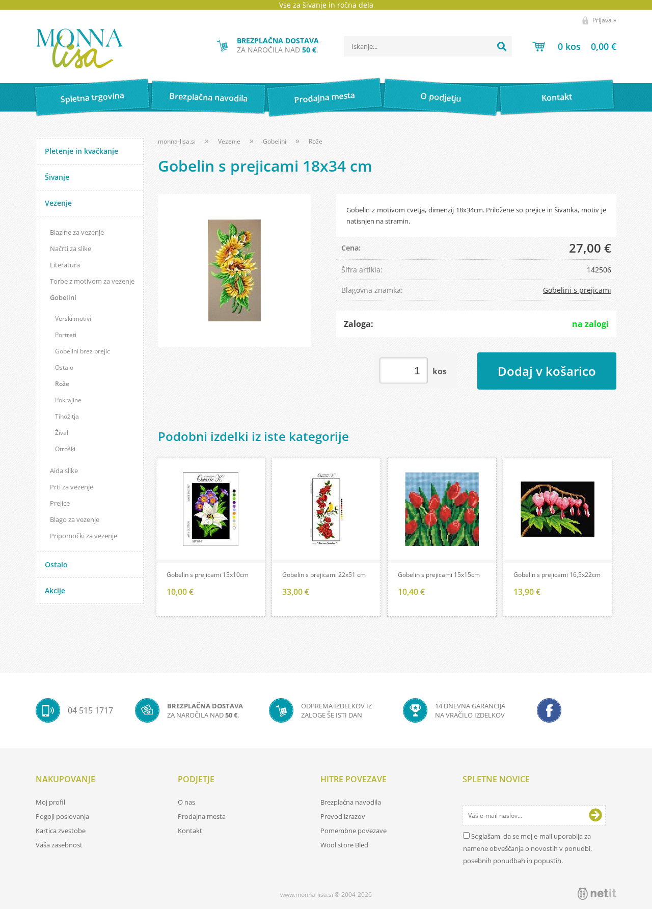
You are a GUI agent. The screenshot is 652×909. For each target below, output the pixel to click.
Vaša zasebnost (59, 844)
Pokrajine (68, 400)
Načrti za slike (70, 248)
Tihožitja (67, 416)
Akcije (55, 590)
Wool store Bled (344, 844)
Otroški (65, 449)
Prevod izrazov (342, 816)
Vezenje (58, 203)
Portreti (65, 334)
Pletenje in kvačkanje (81, 151)
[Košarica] (574, 46)
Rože (62, 383)
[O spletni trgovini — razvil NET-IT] (597, 894)
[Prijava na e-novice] (595, 815)
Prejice (60, 503)
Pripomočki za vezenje (83, 535)
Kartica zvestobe (61, 830)
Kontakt (557, 97)
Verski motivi (73, 318)
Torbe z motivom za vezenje (92, 281)
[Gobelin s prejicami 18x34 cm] (234, 270)
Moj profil (50, 802)
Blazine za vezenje (77, 232)
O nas (186, 802)
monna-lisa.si (177, 141)
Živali (62, 432)
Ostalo (64, 367)
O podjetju (440, 97)
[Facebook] (549, 710)
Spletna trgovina (92, 97)
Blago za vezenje (74, 519)
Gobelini (63, 297)
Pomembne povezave (353, 830)
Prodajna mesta (324, 97)
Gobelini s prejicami (577, 290)
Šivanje (57, 177)
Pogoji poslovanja (62, 816)
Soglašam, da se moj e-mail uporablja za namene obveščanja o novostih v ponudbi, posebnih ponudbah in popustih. (527, 848)
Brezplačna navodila (208, 97)
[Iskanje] (502, 46)
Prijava (604, 20)
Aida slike (64, 470)
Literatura (65, 264)
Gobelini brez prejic (82, 351)
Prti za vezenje (71, 486)
